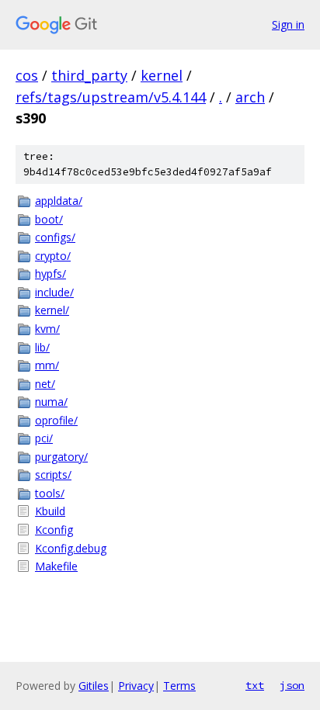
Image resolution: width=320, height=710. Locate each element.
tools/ (49, 493)
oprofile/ (56, 420)
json (292, 685)
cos (27, 75)
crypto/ (53, 255)
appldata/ (58, 200)
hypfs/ (50, 273)
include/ (54, 292)
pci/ (44, 438)
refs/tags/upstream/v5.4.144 (111, 97)
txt (254, 685)
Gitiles (93, 685)
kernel (162, 75)
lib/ (42, 347)
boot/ (49, 219)
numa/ (51, 401)
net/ (45, 383)
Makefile (56, 566)
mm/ (47, 365)
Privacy (136, 685)
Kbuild (50, 511)
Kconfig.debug (70, 548)
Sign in (288, 24)
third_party (89, 75)
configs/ (55, 237)
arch (250, 97)
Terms (179, 685)
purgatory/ (61, 456)
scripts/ (53, 474)
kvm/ (47, 328)
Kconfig (54, 529)
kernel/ (52, 310)
